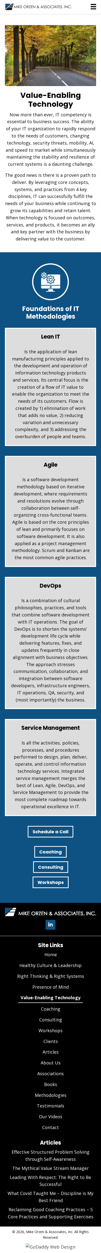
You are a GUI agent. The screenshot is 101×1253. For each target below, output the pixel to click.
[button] (50, 925)
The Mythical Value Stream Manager (50, 1168)
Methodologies (50, 1095)
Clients (50, 1041)
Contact (50, 1127)
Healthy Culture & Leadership (50, 965)
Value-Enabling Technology (50, 997)
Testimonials (50, 1106)
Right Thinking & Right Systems (50, 976)
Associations (50, 1073)
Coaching (50, 852)
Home (50, 954)
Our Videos (50, 1116)
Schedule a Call (50, 832)
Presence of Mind (50, 987)
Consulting (50, 867)
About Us (51, 1063)
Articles (51, 1052)
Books (50, 1084)
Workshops (51, 882)
